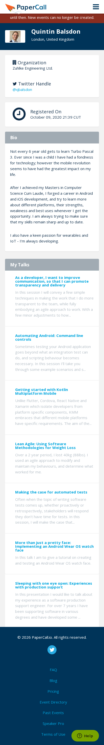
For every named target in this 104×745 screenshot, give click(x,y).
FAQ (53, 669)
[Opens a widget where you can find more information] (85, 736)
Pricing (53, 691)
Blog (53, 680)
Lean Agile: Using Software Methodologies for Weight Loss (45, 445)
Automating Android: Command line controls (49, 337)
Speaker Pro (53, 723)
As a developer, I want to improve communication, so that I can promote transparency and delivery (52, 281)
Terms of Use (53, 734)
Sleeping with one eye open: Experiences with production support (53, 585)
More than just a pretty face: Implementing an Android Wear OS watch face (54, 546)
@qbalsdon (22, 89)
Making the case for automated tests (51, 491)
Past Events (53, 712)
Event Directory (53, 702)
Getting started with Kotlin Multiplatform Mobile (41, 391)
